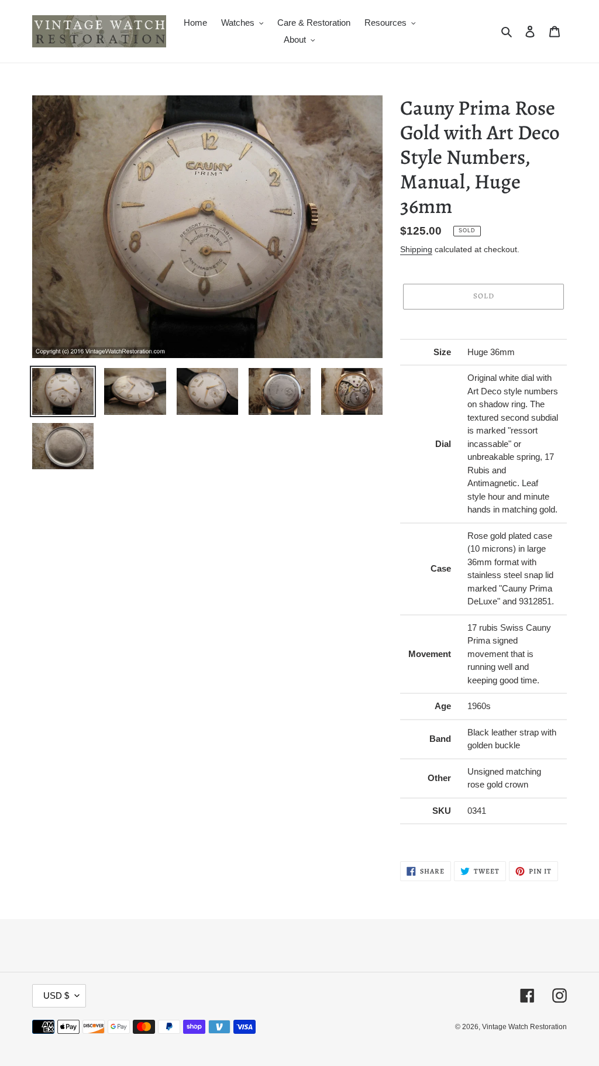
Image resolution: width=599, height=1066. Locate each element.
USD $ (56, 995)
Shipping (416, 249)
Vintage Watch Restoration (524, 1027)
